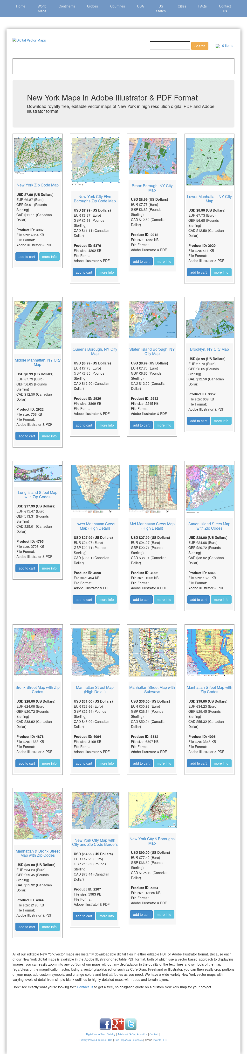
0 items (227, 45)
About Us (142, 1034)
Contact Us (225, 8)
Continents (67, 6)
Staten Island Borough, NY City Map (152, 351)
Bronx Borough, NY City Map (152, 188)
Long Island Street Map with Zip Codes (37, 494)
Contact (154, 1034)
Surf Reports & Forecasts (129, 1040)
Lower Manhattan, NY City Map (209, 199)
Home (20, 6)
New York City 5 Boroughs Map (152, 841)
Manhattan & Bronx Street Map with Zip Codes (38, 853)
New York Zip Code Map (38, 185)
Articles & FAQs (126, 1034)
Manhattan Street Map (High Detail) (95, 689)
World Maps (42, 8)
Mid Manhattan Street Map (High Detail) (152, 526)
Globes (92, 6)
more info (49, 256)
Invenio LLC (159, 1040)
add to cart (27, 256)
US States (161, 8)
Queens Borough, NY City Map (95, 351)
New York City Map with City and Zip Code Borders (95, 842)
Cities (182, 6)
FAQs (202, 6)
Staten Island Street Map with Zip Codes (209, 526)
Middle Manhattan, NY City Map (38, 362)
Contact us (85, 986)
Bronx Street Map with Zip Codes (37, 689)
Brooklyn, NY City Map (209, 349)
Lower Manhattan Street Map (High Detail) (95, 526)
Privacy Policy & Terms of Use (96, 1040)
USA (140, 6)
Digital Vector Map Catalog (101, 1034)
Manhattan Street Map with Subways (152, 689)
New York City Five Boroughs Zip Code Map (95, 199)
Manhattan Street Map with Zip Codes (209, 689)
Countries (117, 6)
